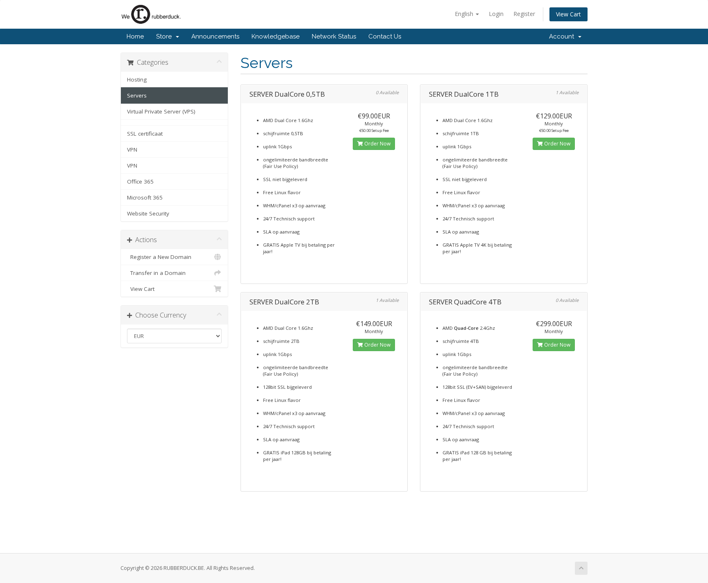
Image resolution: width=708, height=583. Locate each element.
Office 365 (140, 181)
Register (524, 14)
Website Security (148, 213)
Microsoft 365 (145, 197)
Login (496, 14)
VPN (132, 149)
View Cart (568, 14)
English (465, 14)
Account (563, 36)
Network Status (334, 36)
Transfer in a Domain (156, 273)
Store (165, 36)
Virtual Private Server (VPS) (161, 111)
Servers (137, 95)
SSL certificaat (145, 133)
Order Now (376, 143)
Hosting (137, 79)
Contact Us (384, 36)
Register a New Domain (159, 257)
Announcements (215, 36)
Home (135, 36)
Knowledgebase (276, 36)
